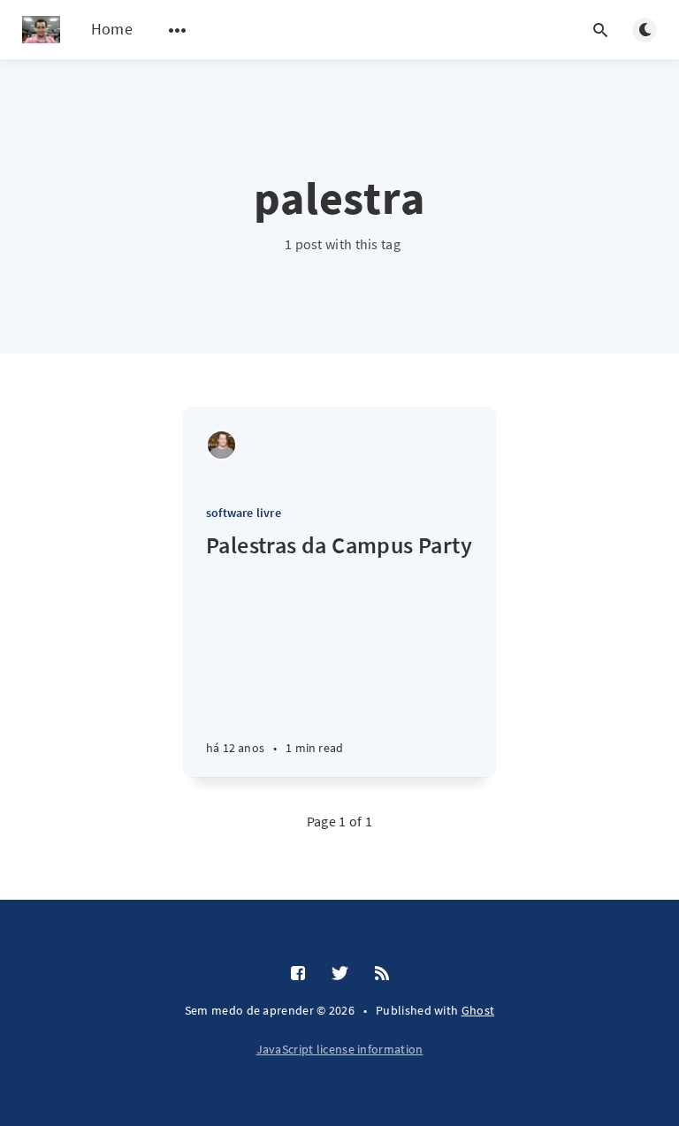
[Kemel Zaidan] (221, 445)
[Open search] (600, 30)
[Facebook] (298, 974)
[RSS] (382, 974)
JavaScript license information (339, 1049)
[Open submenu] (178, 30)
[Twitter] (340, 974)
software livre (243, 513)
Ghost (478, 1010)
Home (112, 29)
